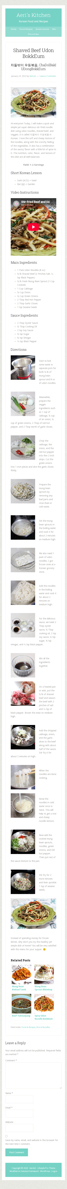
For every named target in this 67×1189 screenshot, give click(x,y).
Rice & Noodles (43, 1027)
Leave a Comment (48, 76)
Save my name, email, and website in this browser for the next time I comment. (31, 1142)
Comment (11, 1060)
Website (9, 1122)
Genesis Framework (30, 1171)
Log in (54, 1171)
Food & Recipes (28, 1027)
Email (9, 1107)
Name (9, 1093)
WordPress (45, 1171)
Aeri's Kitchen (33, 14)
